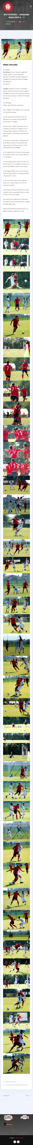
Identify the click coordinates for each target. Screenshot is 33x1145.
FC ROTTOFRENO (18, 1138)
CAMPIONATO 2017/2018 (20, 1085)
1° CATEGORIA (9, 1085)
